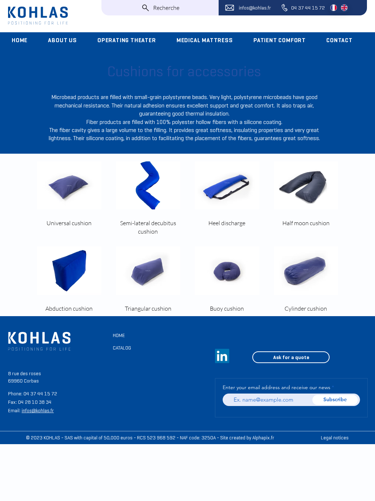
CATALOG (122, 348)
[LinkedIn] (222, 356)
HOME (119, 335)
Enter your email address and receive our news (276, 387)
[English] (344, 8)
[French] (333, 8)
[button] (67, 40)
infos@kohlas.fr (255, 8)
